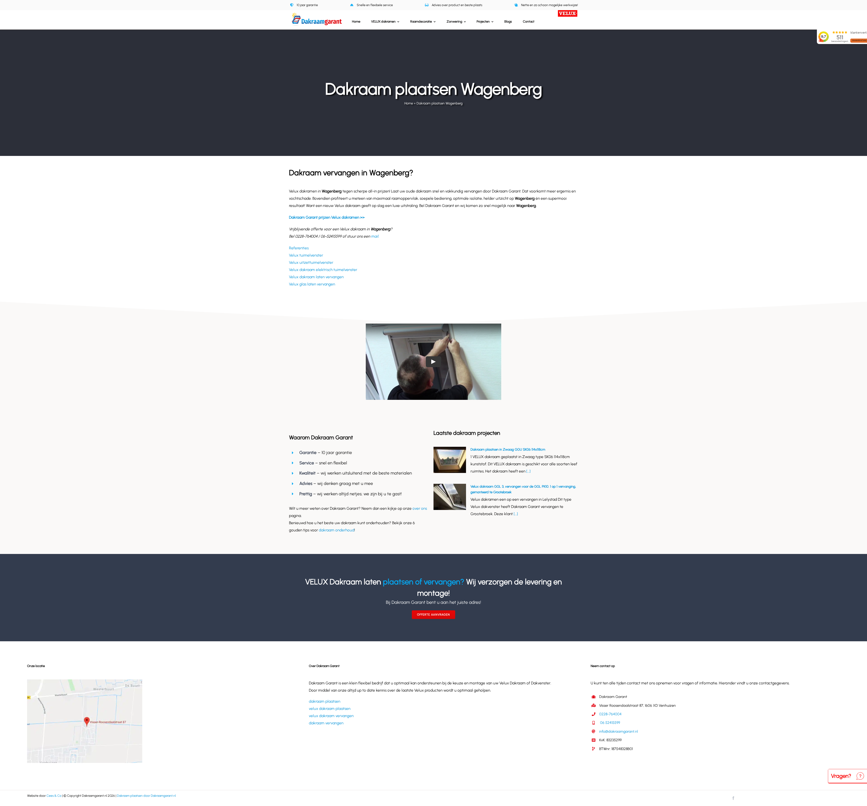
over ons (420, 508)
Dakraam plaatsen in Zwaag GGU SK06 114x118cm (508, 449)
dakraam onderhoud (336, 530)
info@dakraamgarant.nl (618, 731)
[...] (528, 471)
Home (408, 103)
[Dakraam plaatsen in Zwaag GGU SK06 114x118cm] (450, 460)
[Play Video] (433, 361)
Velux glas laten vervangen (312, 284)
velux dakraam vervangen (331, 715)
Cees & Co (54, 796)
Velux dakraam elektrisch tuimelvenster (323, 269)
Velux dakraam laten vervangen (316, 277)
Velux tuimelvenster (306, 255)
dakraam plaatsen (324, 701)
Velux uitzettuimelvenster (311, 262)
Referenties (299, 248)
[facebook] (733, 798)
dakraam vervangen (326, 723)
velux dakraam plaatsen (329, 708)
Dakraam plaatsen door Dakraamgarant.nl (146, 796)
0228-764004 (610, 714)
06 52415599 (609, 722)
